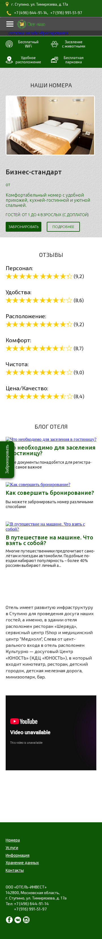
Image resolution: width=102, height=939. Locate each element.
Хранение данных (22, 862)
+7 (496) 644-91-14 (30, 12)
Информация (17, 855)
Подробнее (63, 227)
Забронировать (23, 227)
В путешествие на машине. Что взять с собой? (49, 540)
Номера (13, 840)
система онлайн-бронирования (38, 33)
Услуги (12, 847)
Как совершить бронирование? (50, 493)
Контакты (15, 870)
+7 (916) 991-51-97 (66, 12)
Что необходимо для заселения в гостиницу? (50, 450)
